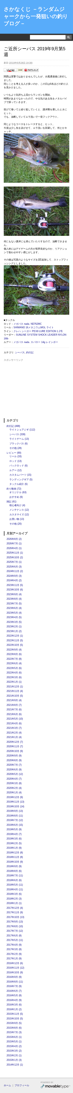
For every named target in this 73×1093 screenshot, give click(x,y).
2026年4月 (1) (14, 548)
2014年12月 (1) (15, 1064)
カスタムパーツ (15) (20, 474)
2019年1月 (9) (14, 847)
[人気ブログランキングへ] (31, 71)
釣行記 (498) (13, 426)
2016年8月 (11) (15, 981)
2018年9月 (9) (14, 866)
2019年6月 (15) (15, 824)
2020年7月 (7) (14, 764)
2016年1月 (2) (14, 1009)
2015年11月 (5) (15, 1013)
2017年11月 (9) (15, 912)
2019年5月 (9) (14, 829)
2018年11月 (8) (15, 857)
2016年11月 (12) (15, 967)
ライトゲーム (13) (19, 438)
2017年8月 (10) (15, 926)
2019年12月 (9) (15, 797)
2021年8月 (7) (14, 705)
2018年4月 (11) (15, 889)
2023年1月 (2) (14, 631)
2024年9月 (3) (14, 575)
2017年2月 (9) (14, 954)
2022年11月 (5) (15, 640)
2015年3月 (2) (14, 1050)
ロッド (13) (15, 461)
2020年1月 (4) (14, 792)
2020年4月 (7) (14, 778)
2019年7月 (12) (15, 820)
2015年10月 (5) (15, 1018)
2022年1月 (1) (14, 681)
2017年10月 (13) (15, 917)
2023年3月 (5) (14, 622)
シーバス (20, 352)
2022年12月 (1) (15, 635)
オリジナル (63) (17, 492)
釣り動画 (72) (14, 488)
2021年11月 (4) (15, 691)
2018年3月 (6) (14, 894)
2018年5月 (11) (15, 884)
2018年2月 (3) (14, 898)
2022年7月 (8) (14, 658)
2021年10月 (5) (15, 695)
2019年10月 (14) (15, 806)
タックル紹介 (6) (18, 484)
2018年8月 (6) (14, 871)
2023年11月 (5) (15, 585)
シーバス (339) (17, 434)
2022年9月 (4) (14, 649)
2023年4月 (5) (14, 617)
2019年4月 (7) (14, 834)
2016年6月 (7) (14, 990)
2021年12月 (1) (15, 686)
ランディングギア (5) (20, 479)
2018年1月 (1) (14, 903)
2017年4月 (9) (14, 944)
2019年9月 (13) (15, 811)
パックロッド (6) (18, 465)
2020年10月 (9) (15, 751)
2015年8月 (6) (14, 1027)
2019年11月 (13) (15, 801)
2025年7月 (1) (14, 562)
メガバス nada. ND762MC (27, 323)
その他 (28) (15, 448)
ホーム (7, 1085)
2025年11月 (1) (15, 552)
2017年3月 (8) (14, 949)
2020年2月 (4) (14, 788)
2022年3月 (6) (14, 677)
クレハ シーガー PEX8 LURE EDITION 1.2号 (38, 331)
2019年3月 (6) (14, 838)
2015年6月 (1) (14, 1037)
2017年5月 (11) (15, 940)
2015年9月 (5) (14, 1023)
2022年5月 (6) (14, 668)
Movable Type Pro (55, 1085)
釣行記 (30, 352)
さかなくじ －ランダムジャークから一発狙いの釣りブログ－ (36, 16)
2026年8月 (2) (14, 539)
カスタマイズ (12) (19, 514)
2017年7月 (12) (15, 930)
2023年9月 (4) (14, 594)
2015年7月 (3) (14, 1032)
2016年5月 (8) (14, 995)
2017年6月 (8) (14, 935)
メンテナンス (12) (19, 509)
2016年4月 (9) (14, 1000)
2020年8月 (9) (14, 760)
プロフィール (22, 1085)
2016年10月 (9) (15, 972)
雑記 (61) (11, 501)
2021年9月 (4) (14, 700)
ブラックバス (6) (18, 443)
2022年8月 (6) (14, 654)
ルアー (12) (15, 470)
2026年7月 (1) (14, 543)
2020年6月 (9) (14, 769)
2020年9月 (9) (14, 755)
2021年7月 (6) (14, 709)
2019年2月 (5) (14, 843)
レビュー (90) (14, 452)
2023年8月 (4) (14, 598)
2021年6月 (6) (14, 714)
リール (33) (15, 456)
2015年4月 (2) (14, 1046)
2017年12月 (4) (15, 907)
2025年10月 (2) (15, 557)
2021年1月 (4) (14, 737)
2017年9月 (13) (15, 921)
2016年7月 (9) (14, 986)
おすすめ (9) (16, 497)
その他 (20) (15, 523)
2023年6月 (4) (14, 608)
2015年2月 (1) (14, 1055)
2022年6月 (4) (14, 663)
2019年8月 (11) (15, 815)
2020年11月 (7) (15, 746)
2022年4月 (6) (14, 672)
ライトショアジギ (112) (22, 429)
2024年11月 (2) (15, 571)
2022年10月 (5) (15, 645)
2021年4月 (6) (14, 723)
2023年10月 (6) (15, 589)
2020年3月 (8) (14, 783)
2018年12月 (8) (15, 852)
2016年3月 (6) (14, 1004)
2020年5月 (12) (15, 774)
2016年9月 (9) (14, 977)
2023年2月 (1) (14, 626)
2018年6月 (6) (14, 880)
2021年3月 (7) (14, 728)
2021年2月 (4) (14, 732)
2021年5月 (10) (15, 718)
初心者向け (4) (17, 505)
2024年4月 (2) (14, 580)
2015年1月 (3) (14, 1060)
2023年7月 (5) (14, 603)
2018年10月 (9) (15, 861)
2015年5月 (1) (14, 1041)
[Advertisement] (36, 388)
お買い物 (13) (16, 519)
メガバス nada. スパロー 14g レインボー (35, 342)
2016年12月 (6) (15, 963)
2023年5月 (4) (14, 612)
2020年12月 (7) (15, 741)
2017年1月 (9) (14, 958)
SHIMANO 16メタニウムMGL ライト (33, 327)
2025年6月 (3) (14, 566)
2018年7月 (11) (15, 875)
